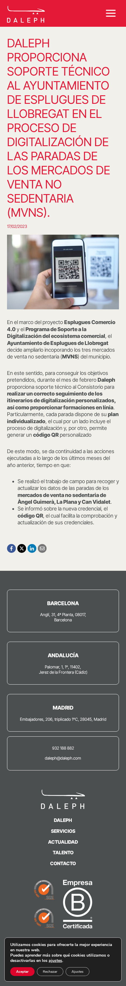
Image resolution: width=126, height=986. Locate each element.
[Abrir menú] (110, 13)
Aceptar (22, 971)
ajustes (55, 960)
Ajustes (77, 971)
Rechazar (50, 971)
